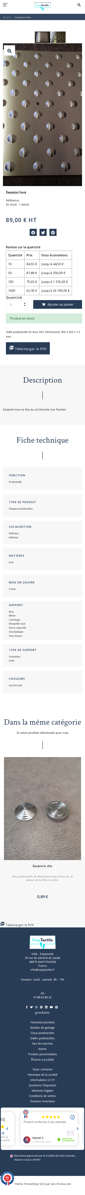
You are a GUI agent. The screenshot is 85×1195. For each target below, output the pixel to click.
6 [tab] (37, 899)
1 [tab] (7, 899)
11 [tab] (66, 899)
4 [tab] (25, 899)
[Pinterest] (53, 232)
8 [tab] (48, 899)
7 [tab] (42, 899)
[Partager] (33, 232)
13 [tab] (78, 899)
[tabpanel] (42, 829)
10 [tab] (60, 899)
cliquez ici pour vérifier (27, 1159)
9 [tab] (54, 899)
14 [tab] (37, 905)
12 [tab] (72, 899)
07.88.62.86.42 (42, 997)
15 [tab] (42, 905)
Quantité (14, 297)
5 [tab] (31, 899)
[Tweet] (43, 232)
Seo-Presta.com (61, 1184)
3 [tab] (19, 899)
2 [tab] (13, 899)
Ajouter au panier (60, 304)
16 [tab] (48, 905)
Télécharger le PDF (28, 348)
